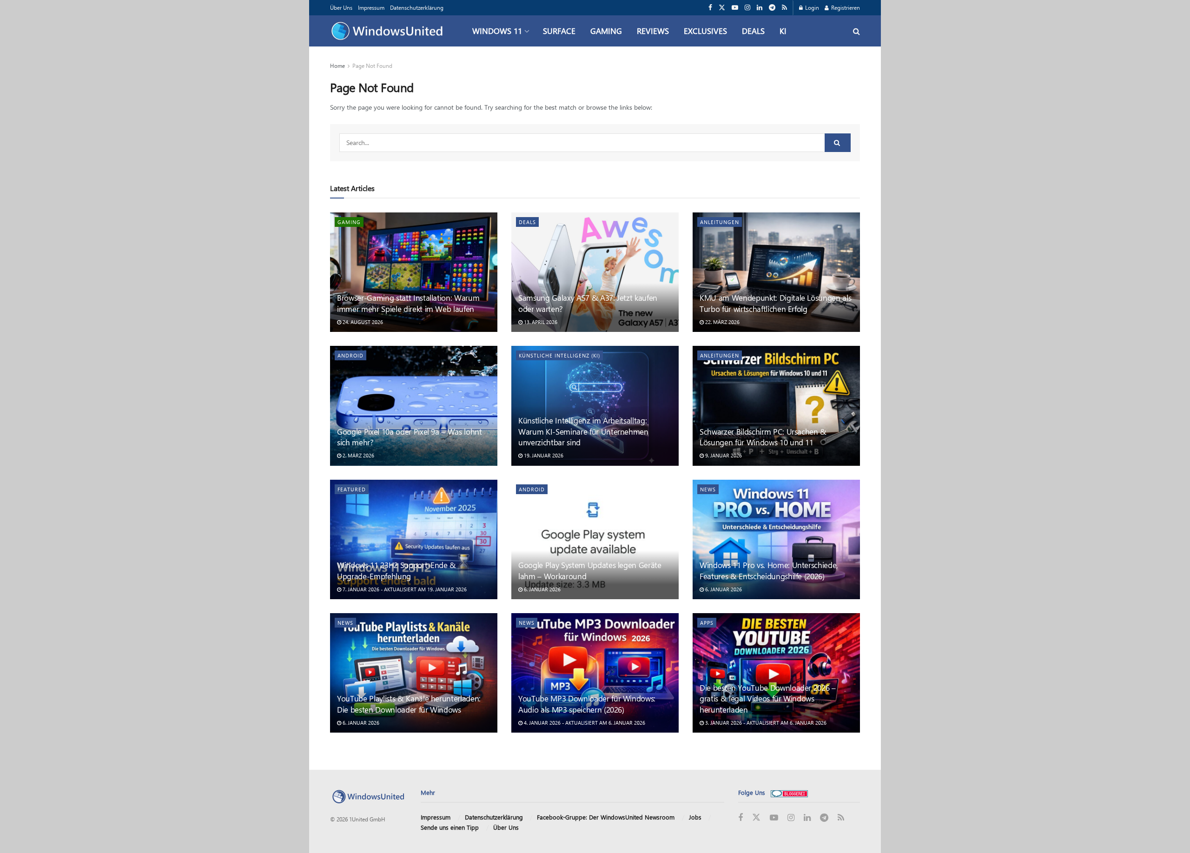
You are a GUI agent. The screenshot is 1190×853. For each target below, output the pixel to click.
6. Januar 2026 (541, 589)
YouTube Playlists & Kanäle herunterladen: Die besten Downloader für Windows (409, 703)
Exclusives (705, 31)
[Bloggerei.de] (789, 792)
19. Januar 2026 (542, 455)
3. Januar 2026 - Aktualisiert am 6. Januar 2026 (765, 722)
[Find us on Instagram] (747, 7)
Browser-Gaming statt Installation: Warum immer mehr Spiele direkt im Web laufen (408, 303)
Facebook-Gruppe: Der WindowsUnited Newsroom (605, 817)
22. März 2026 (722, 321)
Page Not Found (372, 65)
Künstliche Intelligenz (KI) (559, 355)
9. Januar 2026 (723, 455)
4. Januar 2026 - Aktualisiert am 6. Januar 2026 (583, 722)
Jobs (695, 817)
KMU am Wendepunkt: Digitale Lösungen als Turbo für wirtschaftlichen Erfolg (775, 303)
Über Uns (341, 7)
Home (337, 65)
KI (783, 31)
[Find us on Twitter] (722, 7)
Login (811, 7)
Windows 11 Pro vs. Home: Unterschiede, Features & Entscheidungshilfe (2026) (769, 570)
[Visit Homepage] (389, 31)
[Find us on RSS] (784, 7)
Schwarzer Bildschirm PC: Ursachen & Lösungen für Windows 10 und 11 (763, 437)
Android (350, 355)
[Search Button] (856, 30)
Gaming (606, 31)
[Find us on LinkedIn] (759, 7)
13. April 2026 (539, 321)
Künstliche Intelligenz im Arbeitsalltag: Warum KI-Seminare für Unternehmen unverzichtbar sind (583, 431)
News (708, 489)
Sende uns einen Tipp (450, 827)
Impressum (371, 7)
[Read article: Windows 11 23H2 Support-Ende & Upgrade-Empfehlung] (413, 539)
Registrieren (845, 7)
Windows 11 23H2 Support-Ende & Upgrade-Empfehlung (396, 570)
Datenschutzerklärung (416, 7)
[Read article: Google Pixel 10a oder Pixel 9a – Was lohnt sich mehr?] (413, 405)
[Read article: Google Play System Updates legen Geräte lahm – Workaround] (595, 539)
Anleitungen (719, 221)
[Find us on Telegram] (772, 7)
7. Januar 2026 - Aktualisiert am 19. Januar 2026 (404, 589)
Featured (351, 489)
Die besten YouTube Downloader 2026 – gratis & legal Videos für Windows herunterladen (768, 698)
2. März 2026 (357, 455)
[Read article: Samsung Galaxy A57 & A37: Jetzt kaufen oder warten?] (595, 272)
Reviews (653, 31)
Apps (707, 622)
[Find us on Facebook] (710, 7)
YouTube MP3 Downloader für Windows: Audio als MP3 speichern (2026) (586, 703)
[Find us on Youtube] (735, 7)
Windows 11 (497, 31)
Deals (753, 31)
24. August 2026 (362, 321)
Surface (559, 31)
